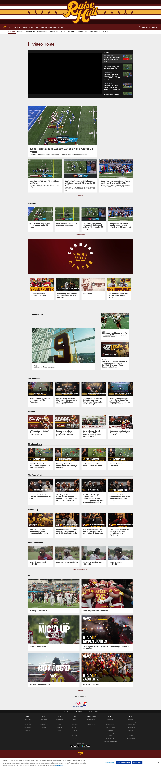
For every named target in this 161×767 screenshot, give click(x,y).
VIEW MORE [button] (80, 195)
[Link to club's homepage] (5, 27)
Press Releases (27, 727)
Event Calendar (74, 724)
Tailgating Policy (91, 724)
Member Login (110, 719)
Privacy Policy (59, 765)
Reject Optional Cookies (123, 762)
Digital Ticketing (110, 732)
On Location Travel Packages (110, 741)
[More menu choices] (64, 27)
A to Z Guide (91, 721)
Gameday (28, 721)
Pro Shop (131, 735)
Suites (110, 735)
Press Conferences (44, 724)
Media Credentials (131, 738)
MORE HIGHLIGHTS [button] (80, 234)
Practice (59, 724)
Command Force (131, 727)
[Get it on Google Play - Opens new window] (86, 747)
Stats (74, 732)
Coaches (74, 727)
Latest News (28, 719)
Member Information (110, 738)
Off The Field (28, 724)
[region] (80, 762)
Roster (74, 719)
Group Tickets (110, 730)
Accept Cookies (137, 762)
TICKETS (110, 716)
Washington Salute (131, 724)
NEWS (27, 716)
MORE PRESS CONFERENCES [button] (80, 569)
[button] (60, 73)
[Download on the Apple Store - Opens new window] (74, 746)
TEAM (74, 716)
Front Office (74, 730)
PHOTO (59, 716)
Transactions (74, 735)
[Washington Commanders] (80, 754)
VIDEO (43, 716)
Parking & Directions (90, 719)
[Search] (139, 27)
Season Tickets (110, 721)
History (74, 738)
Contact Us (130, 719)
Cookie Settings (109, 762)
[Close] (158, 762)
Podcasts (44, 727)
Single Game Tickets (110, 727)
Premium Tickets (110, 724)
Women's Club (130, 732)
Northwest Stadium (91, 716)
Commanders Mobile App (131, 721)
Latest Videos (44, 719)
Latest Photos (59, 719)
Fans (59, 730)
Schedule (74, 721)
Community (28, 730)
